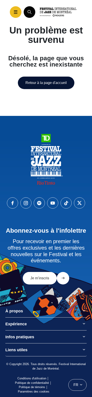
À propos (14, 311)
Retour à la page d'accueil (46, 83)
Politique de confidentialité (32, 382)
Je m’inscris (39, 278)
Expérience (16, 324)
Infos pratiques (19, 337)
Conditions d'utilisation (31, 378)
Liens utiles (16, 350)
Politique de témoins (32, 387)
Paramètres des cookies (33, 391)
